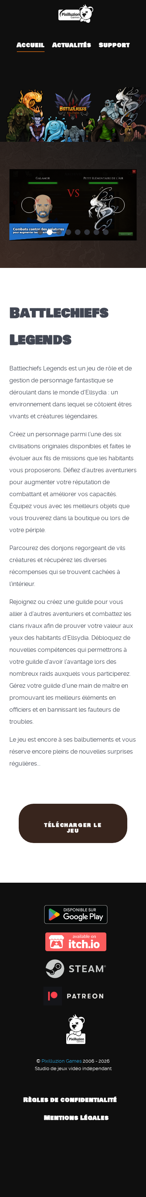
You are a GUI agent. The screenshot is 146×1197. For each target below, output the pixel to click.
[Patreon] (86, 74)
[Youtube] (75, 74)
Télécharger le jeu (72, 828)
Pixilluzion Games (62, 1061)
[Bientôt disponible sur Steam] (73, 968)
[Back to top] (73, 1160)
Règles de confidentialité (70, 1100)
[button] (40, 232)
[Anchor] (78, 340)
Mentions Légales (76, 1118)
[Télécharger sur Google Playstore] (73, 914)
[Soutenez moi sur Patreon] (73, 996)
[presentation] (29, 205)
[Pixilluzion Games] (73, 13)
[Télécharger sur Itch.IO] (73, 941)
